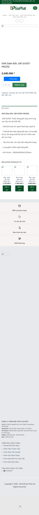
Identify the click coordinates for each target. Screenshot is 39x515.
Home (4, 15)
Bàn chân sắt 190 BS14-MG (6, 179)
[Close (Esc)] (2, 502)
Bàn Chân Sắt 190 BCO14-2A (19, 179)
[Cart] (29, 8)
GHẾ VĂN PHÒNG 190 (27, 15)
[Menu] (3, 8)
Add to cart (19, 85)
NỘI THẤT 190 (13, 15)
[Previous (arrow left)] (2, 511)
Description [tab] (5, 108)
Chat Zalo (13, 79)
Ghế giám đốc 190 (19, 17)
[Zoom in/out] (8, 502)
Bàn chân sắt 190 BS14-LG (32, 179)
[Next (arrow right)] (8, 511)
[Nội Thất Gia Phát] (18, 8)
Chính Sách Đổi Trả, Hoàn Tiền (14, 458)
